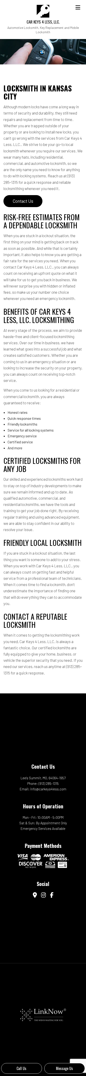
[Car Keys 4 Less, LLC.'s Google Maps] (35, 895)
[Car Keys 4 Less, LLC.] (43, 10)
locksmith (11, 150)
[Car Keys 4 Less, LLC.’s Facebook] (51, 895)
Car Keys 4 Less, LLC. (43, 22)
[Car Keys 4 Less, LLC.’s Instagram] (43, 895)
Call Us (21, 1068)
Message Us (64, 1068)
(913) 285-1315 (49, 783)
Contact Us (23, 201)
